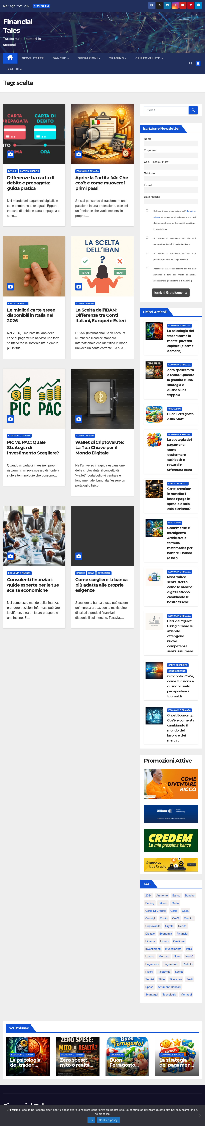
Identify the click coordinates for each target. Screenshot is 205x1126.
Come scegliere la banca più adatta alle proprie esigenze (101, 585)
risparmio (164, 971)
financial (182, 933)
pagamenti (152, 964)
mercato (164, 956)
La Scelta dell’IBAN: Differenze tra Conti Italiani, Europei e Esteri (100, 315)
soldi (189, 979)
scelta (179, 971)
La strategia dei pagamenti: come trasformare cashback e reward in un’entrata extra (179, 455)
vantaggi (186, 994)
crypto (169, 926)
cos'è (175, 918)
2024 (148, 895)
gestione (179, 941)
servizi (149, 979)
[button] (190, 63)
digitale (150, 933)
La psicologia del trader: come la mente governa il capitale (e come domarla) (180, 341)
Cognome (150, 150)
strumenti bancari (169, 986)
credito (188, 918)
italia (189, 948)
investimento (173, 948)
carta (175, 903)
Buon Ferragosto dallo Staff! (122, 1065)
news (177, 956)
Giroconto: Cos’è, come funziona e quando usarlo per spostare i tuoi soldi (180, 686)
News (91, 573)
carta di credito (155, 910)
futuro (164, 941)
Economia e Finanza (87, 171)
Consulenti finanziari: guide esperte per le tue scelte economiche (33, 585)
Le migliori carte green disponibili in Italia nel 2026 (31, 315)
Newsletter (33, 58)
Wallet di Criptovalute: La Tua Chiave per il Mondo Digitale (99, 448)
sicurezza (175, 979)
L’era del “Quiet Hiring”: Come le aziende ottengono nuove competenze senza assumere (180, 636)
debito (182, 926)
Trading (117, 58)
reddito (188, 964)
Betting (14, 69)
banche (190, 895)
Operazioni (87, 58)
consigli (150, 918)
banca (176, 895)
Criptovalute (148, 58)
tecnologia (169, 994)
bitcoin (163, 903)
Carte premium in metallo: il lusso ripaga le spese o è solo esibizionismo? (179, 499)
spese (149, 986)
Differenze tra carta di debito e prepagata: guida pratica (30, 183)
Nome (148, 138)
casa (185, 910)
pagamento (171, 964)
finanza (150, 941)
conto (164, 918)
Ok (91, 1120)
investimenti (153, 948)
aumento (162, 895)
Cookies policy (108, 1120)
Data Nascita (152, 196)
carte (173, 910)
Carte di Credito (29, 171)
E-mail (148, 185)
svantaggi (151, 994)
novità (189, 956)
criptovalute (153, 926)
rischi (149, 971)
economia (165, 933)
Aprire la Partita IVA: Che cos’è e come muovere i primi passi (101, 183)
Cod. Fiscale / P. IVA (156, 161)
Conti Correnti (85, 303)
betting (149, 903)
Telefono (149, 173)
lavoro (149, 956)
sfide (161, 979)
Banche (60, 58)
